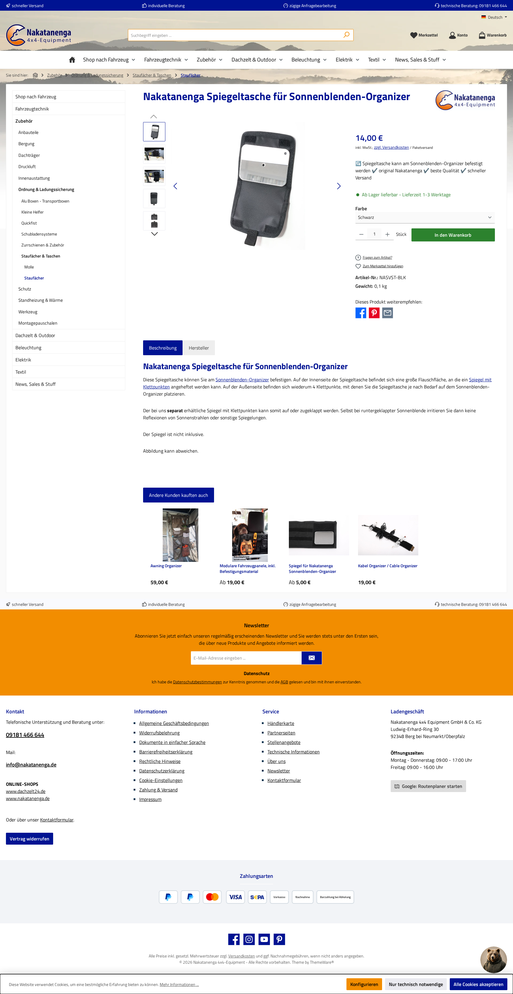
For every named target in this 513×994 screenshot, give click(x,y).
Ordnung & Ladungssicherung (46, 189)
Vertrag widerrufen (29, 838)
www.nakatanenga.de (28, 798)
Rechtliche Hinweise (159, 761)
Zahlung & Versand (158, 789)
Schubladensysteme (39, 234)
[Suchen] (347, 35)
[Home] (73, 60)
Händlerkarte (280, 723)
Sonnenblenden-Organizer (242, 379)
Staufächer (34, 278)
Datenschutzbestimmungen (197, 682)
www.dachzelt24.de (25, 791)
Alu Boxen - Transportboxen (45, 201)
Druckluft (27, 166)
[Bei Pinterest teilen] (374, 312)
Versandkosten (241, 956)
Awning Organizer (166, 566)
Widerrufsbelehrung (159, 732)
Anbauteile (28, 132)
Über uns (276, 761)
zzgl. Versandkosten (391, 147)
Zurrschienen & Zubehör (42, 245)
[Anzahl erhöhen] (387, 234)
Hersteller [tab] (199, 347)
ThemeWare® (322, 962)
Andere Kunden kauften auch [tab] (178, 495)
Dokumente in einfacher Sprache (172, 742)
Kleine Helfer (32, 212)
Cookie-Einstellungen (161, 780)
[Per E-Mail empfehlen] (387, 312)
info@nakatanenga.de (31, 765)
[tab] (163, 347)
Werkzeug (27, 311)
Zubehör (24, 120)
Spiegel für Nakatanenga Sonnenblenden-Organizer (312, 568)
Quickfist (29, 223)
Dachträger (29, 155)
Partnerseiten (281, 732)
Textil (20, 371)
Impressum (150, 799)
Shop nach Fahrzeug (35, 96)
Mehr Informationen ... (179, 984)
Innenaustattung (34, 178)
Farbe (361, 208)
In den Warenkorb (453, 234)
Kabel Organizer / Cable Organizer (387, 566)
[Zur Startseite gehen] (38, 35)
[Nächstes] (338, 186)
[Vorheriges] (175, 186)
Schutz (24, 288)
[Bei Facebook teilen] (361, 312)
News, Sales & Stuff (35, 384)
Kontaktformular (56, 819)
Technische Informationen (293, 751)
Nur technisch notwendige (416, 984)
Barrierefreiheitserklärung (165, 751)
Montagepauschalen (37, 323)
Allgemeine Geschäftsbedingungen (174, 723)
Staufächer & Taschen (40, 256)
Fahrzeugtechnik (32, 108)
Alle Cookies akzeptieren (479, 984)
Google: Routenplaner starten (431, 786)
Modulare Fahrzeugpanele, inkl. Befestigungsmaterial (248, 568)
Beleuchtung (28, 347)
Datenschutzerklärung (161, 770)
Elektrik (23, 359)
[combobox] (234, 35)
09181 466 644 (493, 5)
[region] (243, 186)
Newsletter (278, 770)
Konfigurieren (364, 984)
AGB (284, 682)
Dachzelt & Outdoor (35, 335)
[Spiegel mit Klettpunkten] (257, 186)
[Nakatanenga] (465, 100)
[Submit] (311, 658)
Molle (29, 267)
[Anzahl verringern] (361, 234)
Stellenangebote (283, 742)
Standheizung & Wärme (40, 300)
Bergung (26, 143)
